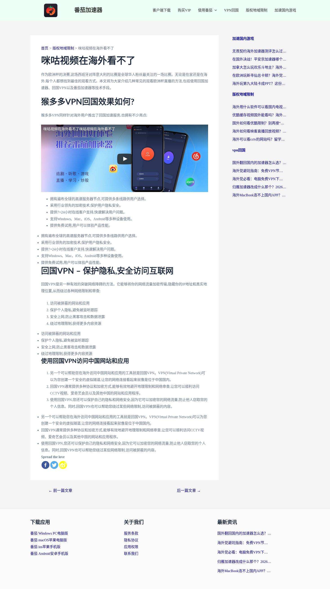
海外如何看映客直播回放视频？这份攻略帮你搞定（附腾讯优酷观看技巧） (259, 131)
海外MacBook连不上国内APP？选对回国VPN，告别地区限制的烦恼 (259, 195)
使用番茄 (205, 10)
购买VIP (184, 10)
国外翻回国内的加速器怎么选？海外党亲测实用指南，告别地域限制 (259, 163)
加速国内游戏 (285, 10)
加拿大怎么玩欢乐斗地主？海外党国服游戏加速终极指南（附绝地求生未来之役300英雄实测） (259, 67)
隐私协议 (131, 540)
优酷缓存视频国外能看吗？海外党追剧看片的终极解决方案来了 (259, 115)
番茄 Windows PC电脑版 (49, 533)
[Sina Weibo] (63, 465)
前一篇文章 (60, 491)
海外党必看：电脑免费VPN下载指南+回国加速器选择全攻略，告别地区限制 (259, 179)
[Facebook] (45, 465)
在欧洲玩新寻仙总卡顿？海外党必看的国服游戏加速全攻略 (259, 75)
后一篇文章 (189, 491)
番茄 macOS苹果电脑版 (48, 540)
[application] (214, 10)
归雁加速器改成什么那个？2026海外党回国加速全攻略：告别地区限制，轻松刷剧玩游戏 (259, 187)
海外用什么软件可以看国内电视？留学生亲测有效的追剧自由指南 (259, 107)
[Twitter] (54, 465)
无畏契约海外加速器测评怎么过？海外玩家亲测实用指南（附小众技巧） (259, 51)
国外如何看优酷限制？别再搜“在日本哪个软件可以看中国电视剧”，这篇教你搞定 (259, 123)
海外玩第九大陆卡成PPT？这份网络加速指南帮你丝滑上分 (259, 83)
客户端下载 (162, 10)
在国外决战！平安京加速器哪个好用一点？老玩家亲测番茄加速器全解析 (259, 59)
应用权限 (131, 547)
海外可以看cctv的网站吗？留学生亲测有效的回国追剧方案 (259, 139)
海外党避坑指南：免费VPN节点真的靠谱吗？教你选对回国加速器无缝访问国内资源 (259, 171)
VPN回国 (231, 10)
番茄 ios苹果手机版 (45, 547)
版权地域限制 (256, 10)
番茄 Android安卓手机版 (49, 553)
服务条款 (131, 533)
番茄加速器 (88, 10)
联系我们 (131, 553)
